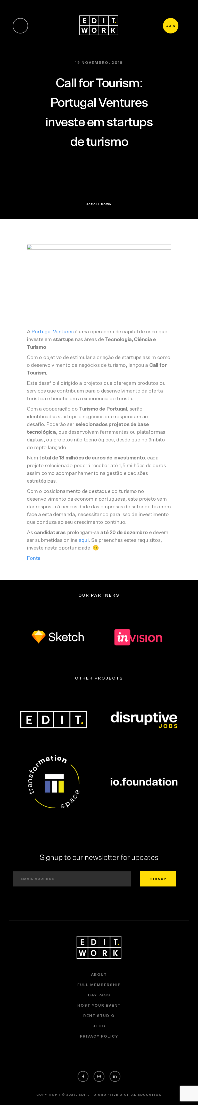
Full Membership (99, 985)
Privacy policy (99, 1036)
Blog (99, 1026)
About (99, 975)
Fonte (33, 558)
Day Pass (99, 995)
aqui (83, 540)
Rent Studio (99, 1016)
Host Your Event (99, 1005)
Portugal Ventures (52, 331)
